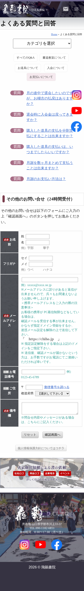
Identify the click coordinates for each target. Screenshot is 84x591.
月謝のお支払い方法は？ (46, 179)
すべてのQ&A (25, 57)
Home (54, 34)
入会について (56, 68)
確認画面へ (52, 434)
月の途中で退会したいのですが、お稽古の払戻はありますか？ (49, 98)
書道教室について (54, 57)
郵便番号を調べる (56, 387)
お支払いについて (41, 77)
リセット (30, 434)
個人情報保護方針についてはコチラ (41, 448)
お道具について (28, 68)
